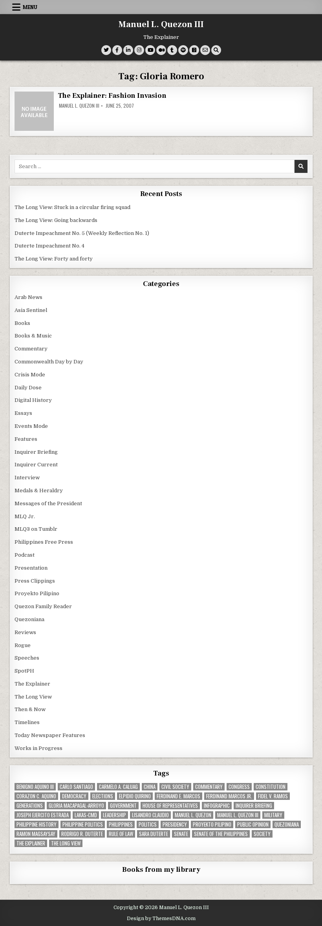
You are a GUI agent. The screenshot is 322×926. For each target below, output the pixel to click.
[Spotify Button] (183, 50)
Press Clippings (35, 581)
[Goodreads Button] (194, 50)
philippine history (36, 824)
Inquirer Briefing (36, 452)
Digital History (33, 400)
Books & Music (33, 336)
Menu (30, 7)
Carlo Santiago (76, 786)
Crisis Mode (30, 375)
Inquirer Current (36, 465)
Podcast (25, 555)
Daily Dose (28, 388)
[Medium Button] (161, 50)
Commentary (31, 349)
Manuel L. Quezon (193, 815)
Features (26, 439)
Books (22, 323)
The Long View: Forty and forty (54, 259)
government (123, 805)
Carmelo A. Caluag (118, 786)
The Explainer (32, 684)
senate (181, 834)
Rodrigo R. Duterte (82, 834)
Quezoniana (29, 619)
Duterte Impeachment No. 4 (49, 246)
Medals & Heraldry (39, 490)
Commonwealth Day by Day (49, 362)
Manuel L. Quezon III (161, 24)
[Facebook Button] (117, 50)
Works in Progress (38, 748)
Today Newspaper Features (50, 735)
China (150, 786)
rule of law (121, 834)
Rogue (23, 645)
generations (29, 805)
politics (148, 824)
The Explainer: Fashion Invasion (112, 95)
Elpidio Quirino (135, 796)
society (262, 834)
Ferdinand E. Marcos (178, 796)
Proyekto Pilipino (37, 593)
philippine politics (82, 824)
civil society (175, 786)
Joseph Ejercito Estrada (42, 815)
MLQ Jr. (25, 516)
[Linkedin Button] (128, 50)
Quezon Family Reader (43, 606)
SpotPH (24, 671)
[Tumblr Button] (172, 50)
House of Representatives (170, 805)
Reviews (25, 632)
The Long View (33, 697)
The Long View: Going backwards (57, 220)
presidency (175, 824)
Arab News (28, 297)
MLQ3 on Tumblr (36, 529)
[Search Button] (216, 50)
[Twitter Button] (106, 50)
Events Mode (31, 426)
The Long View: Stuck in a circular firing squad (72, 207)
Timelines (27, 722)
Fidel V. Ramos (273, 796)
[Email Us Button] (205, 50)
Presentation (31, 568)
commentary (209, 786)
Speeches (27, 658)
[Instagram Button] (139, 50)
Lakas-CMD (86, 815)
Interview (27, 477)
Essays (23, 413)
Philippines (121, 824)
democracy (74, 796)
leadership (114, 815)
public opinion (253, 824)
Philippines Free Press (44, 542)
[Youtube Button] (150, 50)
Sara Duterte (153, 834)
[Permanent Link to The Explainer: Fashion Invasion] (34, 111)
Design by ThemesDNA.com (161, 918)
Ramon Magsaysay (35, 834)
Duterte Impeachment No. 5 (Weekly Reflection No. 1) (82, 233)
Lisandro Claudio (150, 815)
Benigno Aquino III (35, 786)
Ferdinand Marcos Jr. (229, 796)
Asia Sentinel (31, 310)
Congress (239, 786)
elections (102, 796)
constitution (270, 786)
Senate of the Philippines (221, 834)
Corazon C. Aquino (36, 796)
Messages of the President (48, 503)
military (273, 815)
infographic (217, 805)
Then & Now (30, 709)
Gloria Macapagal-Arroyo (76, 805)
